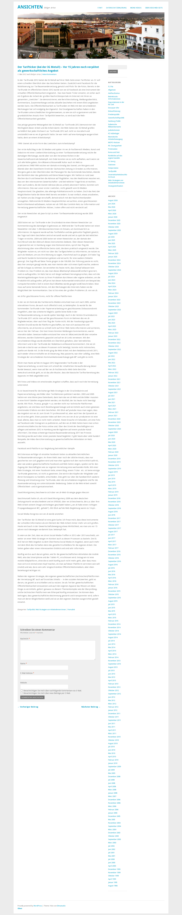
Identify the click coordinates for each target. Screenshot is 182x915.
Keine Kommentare (49, 74)
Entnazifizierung (114, 111)
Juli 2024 (111, 277)
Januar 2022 (112, 376)
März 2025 (112, 250)
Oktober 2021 (113, 386)
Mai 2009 (111, 773)
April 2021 (112, 406)
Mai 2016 (111, 575)
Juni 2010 (111, 750)
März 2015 (112, 618)
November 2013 (114, 661)
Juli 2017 (111, 535)
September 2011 (114, 720)
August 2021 (113, 392)
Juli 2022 (111, 356)
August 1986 (113, 886)
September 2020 (114, 429)
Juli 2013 (111, 671)
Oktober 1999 (113, 876)
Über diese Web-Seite (154, 8)
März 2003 (112, 843)
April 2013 (112, 680)
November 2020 (114, 422)
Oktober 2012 (113, 690)
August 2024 (113, 273)
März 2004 (112, 830)
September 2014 (114, 634)
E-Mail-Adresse (27, 673)
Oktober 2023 (113, 306)
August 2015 (113, 601)
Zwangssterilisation (115, 186)
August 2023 (113, 313)
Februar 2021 (113, 412)
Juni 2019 (111, 479)
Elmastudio (61, 906)
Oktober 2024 (113, 267)
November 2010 (114, 737)
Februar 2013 (113, 684)
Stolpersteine (113, 168)
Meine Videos (135, 8)
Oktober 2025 (113, 227)
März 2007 (112, 796)
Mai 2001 (111, 856)
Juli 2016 (111, 568)
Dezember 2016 (114, 551)
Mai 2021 (111, 402)
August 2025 (113, 234)
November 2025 (114, 224)
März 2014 (112, 654)
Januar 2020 (112, 455)
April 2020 (112, 445)
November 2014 (114, 627)
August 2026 (113, 200)
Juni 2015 (111, 608)
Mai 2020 (111, 442)
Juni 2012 (111, 697)
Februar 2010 (113, 760)
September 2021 (114, 389)
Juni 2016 (111, 571)
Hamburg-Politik (114, 121)
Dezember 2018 (114, 498)
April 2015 (112, 614)
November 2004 (114, 823)
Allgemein (112, 90)
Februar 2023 (113, 333)
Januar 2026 (112, 217)
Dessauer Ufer (113, 108)
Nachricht (25, 639)
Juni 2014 (111, 644)
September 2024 (114, 270)
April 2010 (112, 757)
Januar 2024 (112, 296)
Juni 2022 (111, 359)
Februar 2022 (113, 373)
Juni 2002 (111, 849)
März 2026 (112, 214)
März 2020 (112, 449)
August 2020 (113, 432)
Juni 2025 (111, 240)
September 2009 (114, 767)
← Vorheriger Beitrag (28, 707)
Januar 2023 (112, 336)
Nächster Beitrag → (90, 707)
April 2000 (112, 866)
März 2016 (112, 581)
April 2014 (112, 651)
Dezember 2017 (114, 518)
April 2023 (112, 326)
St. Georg (111, 161)
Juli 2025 (111, 237)
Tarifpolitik (31, 610)
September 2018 (114, 508)
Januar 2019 (112, 495)
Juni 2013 (111, 674)
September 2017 (114, 528)
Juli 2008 (111, 780)
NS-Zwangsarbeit (115, 146)
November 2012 (114, 687)
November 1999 (114, 873)
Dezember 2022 (114, 339)
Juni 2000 (111, 863)
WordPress (38, 906)
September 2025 (114, 230)
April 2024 (112, 286)
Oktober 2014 (113, 631)
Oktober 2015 (113, 594)
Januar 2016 (112, 588)
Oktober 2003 (113, 836)
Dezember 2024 (114, 260)
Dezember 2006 (114, 800)
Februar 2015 (113, 621)
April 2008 (112, 786)
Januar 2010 (112, 763)
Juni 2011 (111, 724)
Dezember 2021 (114, 379)
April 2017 (112, 541)
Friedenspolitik (113, 114)
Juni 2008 (111, 783)
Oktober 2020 (113, 426)
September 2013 (114, 664)
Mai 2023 (111, 323)
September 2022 (114, 349)
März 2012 (112, 704)
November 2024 (114, 263)
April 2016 (112, 578)
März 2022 (112, 369)
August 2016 (113, 565)
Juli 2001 (111, 853)
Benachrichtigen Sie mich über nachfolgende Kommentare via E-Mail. (52, 691)
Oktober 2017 (113, 525)
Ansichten (30, 7)
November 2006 (114, 803)
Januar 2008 (112, 793)
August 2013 (113, 667)
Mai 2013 (111, 677)
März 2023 (112, 330)
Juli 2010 (111, 747)
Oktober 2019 (113, 465)
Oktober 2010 (113, 740)
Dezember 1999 (114, 869)
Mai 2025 (111, 243)
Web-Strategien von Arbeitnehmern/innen (51, 610)
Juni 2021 (111, 399)
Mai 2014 (111, 647)
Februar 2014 (113, 657)
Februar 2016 (113, 584)
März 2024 (112, 290)
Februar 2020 (113, 452)
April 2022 (112, 366)
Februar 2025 (113, 253)
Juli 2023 (111, 316)
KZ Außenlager (113, 133)
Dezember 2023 (114, 300)
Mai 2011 (111, 727)
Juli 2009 (111, 770)
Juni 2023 (111, 320)
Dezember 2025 (114, 220)
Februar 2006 (113, 810)
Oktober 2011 (113, 717)
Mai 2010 (111, 753)
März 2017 (112, 545)
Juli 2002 (111, 846)
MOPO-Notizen (114, 142)
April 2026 (112, 210)
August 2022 (113, 353)
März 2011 (112, 733)
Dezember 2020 (114, 419)
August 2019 (113, 472)
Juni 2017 (111, 538)
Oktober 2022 (113, 346)
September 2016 (114, 561)
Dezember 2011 (114, 714)
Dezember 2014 (114, 624)
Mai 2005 (111, 820)
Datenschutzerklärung (116, 8)
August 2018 (113, 512)
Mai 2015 (111, 611)
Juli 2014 (111, 641)
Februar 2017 (113, 548)
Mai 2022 (111, 363)
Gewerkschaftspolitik (116, 118)
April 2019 (112, 485)
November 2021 (114, 383)
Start (100, 8)
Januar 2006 (112, 813)
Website (23, 683)
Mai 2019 (111, 482)
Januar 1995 (112, 882)
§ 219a (110, 87)
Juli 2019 (111, 475)
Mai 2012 (111, 700)
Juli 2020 (111, 436)
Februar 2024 (113, 293)
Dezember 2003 (114, 833)
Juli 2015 (111, 604)
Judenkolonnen (114, 130)
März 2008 (112, 790)
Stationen (111, 165)
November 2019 (114, 462)
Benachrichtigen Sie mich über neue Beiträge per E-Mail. (46, 693)
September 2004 (114, 826)
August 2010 (113, 743)
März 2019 (112, 489)
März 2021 (112, 409)
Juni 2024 (111, 280)
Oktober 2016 (113, 558)
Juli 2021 (111, 396)
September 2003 (114, 839)
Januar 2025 (112, 257)
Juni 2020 (111, 439)
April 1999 (112, 879)
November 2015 (114, 591)
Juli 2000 (111, 859)
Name (23, 663)
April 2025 (112, 247)
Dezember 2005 (114, 816)
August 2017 (113, 532)
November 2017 (114, 522)
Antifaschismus (114, 93)
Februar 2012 (113, 707)
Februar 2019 (113, 492)
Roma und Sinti (114, 152)
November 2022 (114, 343)
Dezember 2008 (114, 777)
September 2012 (114, 694)
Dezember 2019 (114, 459)
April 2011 (112, 730)
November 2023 (114, 303)
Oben (20, 908)
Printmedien (112, 149)
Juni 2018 (111, 515)
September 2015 (114, 598)
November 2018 (114, 502)
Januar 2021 (112, 416)
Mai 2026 (111, 207)
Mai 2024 (111, 283)
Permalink (71, 610)
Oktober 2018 (113, 505)
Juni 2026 (111, 204)
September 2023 (114, 310)
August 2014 (113, 637)
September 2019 (114, 469)
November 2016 (114, 555)
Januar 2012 (112, 710)
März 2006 (112, 806)
